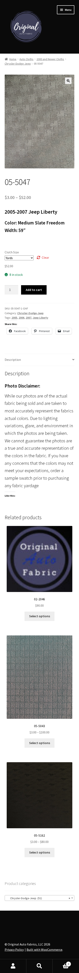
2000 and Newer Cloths (50, 59)
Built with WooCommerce (44, 950)
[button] (68, 80)
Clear (45, 257)
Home (12, 59)
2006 (21, 317)
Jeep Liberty (40, 317)
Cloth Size (12, 252)
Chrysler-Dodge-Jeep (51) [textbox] (38, 898)
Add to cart (34, 290)
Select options (39, 616)
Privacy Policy (14, 950)
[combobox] (40, 898)
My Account (13, 966)
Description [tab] (13, 360)
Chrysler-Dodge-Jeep (18, 63)
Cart (61, 962)
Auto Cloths (26, 59)
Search (39, 966)
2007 (28, 317)
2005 (14, 317)
